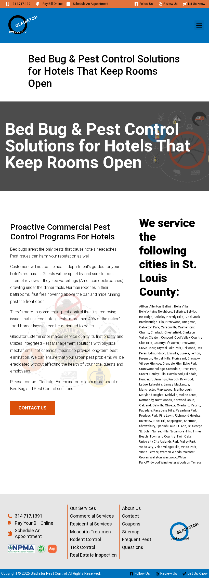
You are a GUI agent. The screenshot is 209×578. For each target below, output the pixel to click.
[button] (199, 25)
